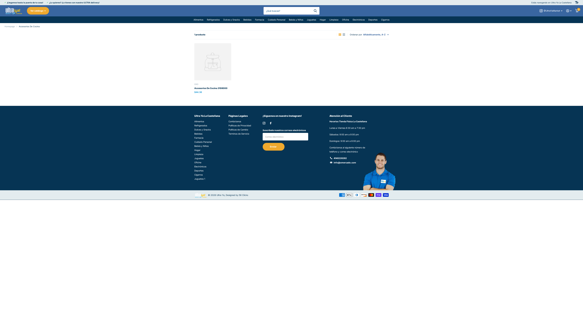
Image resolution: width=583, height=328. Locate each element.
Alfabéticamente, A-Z (374, 34)
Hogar (323, 19)
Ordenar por (356, 34)
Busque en (315, 11)
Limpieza (333, 19)
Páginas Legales (238, 115)
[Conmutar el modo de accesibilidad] (576, 3)
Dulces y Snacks (231, 19)
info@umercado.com (345, 162)
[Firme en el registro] (569, 10)
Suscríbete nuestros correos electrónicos (284, 130)
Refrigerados (213, 19)
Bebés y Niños (296, 19)
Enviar (273, 146)
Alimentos (198, 19)
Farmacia (259, 19)
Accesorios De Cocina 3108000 (210, 88)
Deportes (372, 19)
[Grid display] (340, 35)
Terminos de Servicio (238, 133)
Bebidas (247, 19)
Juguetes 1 (199, 179)
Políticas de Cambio (238, 129)
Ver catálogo (37, 10)
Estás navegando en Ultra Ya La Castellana (551, 2)
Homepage (10, 26)
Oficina (345, 19)
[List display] (344, 35)
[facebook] (270, 123)
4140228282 (340, 158)
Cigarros (385, 19)
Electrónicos (359, 19)
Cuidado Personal (276, 19)
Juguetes (311, 19)
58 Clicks (243, 195)
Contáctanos (234, 121)
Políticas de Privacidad (239, 125)
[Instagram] (264, 123)
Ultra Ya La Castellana (207, 115)
